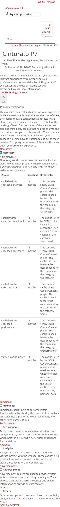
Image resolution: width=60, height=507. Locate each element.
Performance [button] (7, 423)
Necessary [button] (6, 149)
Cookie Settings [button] (9, 92)
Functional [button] (6, 402)
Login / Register (46, 1)
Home (13, 45)
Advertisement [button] (8, 466)
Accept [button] (23, 92)
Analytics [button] (5, 444)
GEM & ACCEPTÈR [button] (10, 505)
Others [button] (4, 487)
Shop (21, 45)
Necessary (8, 152)
